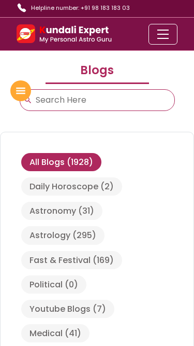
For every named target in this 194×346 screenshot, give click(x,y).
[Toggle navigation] (162, 34)
